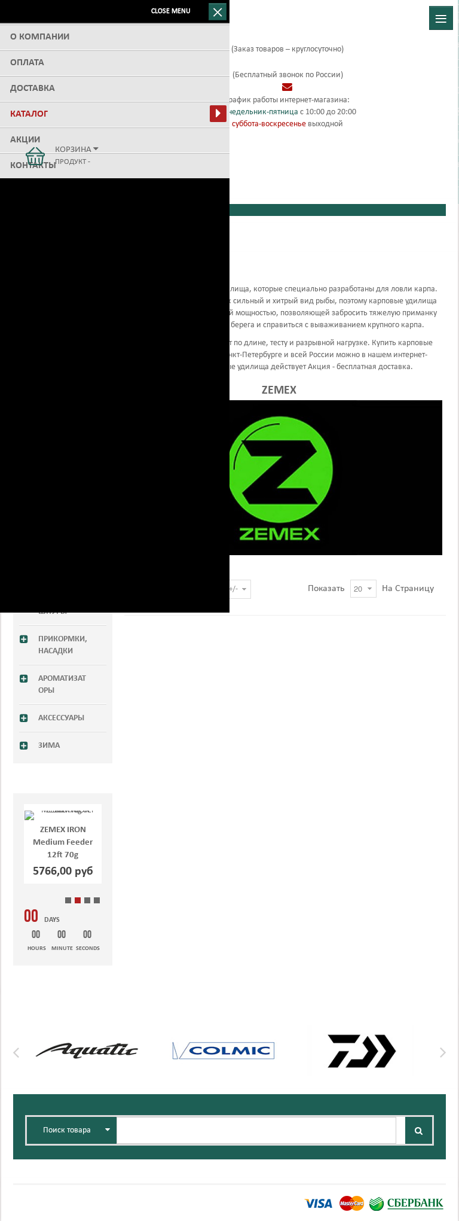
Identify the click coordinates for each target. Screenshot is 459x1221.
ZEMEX (279, 391)
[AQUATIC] (86, 1032)
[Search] (418, 1130)
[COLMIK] (223, 1032)
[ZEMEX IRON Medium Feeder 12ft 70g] (63, 815)
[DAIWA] (360, 1032)
